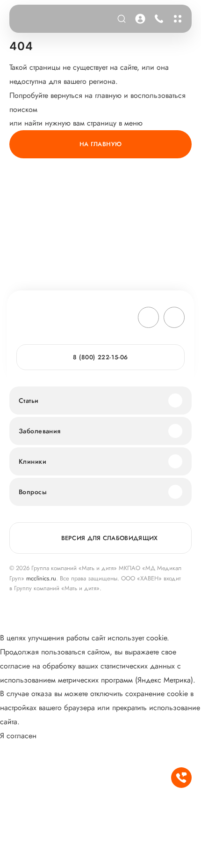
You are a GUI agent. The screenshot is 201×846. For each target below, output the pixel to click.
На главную (100, 144)
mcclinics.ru (41, 578)
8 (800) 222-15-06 (157, 18)
